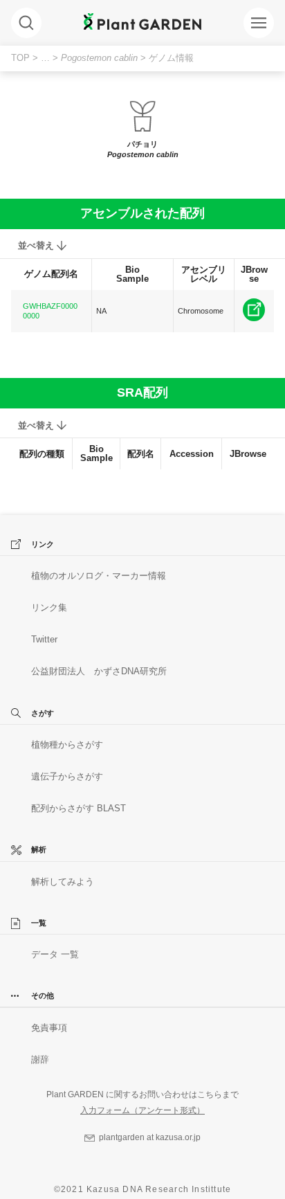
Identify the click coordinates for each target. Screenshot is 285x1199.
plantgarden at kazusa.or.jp (150, 1137)
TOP (20, 58)
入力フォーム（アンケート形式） (142, 1110)
